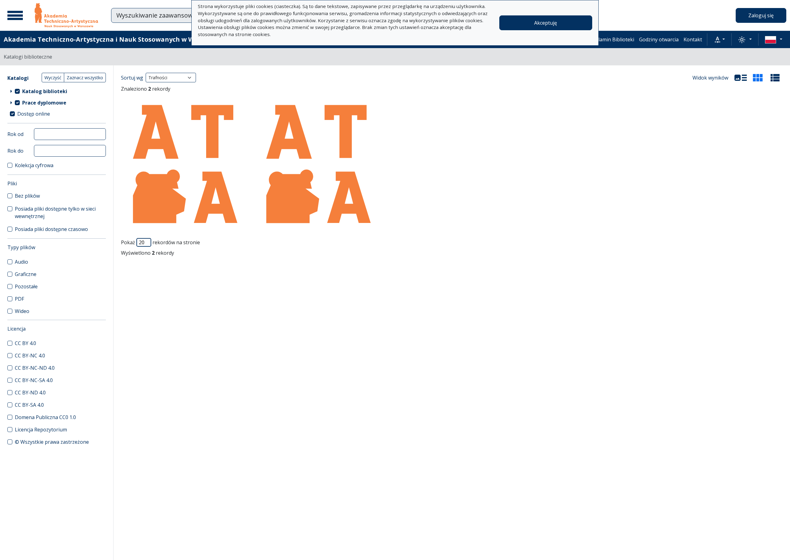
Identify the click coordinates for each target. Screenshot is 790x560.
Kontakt (693, 39)
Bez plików (27, 195)
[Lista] (740, 78)
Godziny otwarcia (659, 39)
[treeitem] (56, 91)
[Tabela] (775, 78)
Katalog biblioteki (44, 91)
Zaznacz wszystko (85, 77)
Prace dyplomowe (44, 102)
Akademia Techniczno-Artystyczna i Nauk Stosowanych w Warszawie (113, 39)
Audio (21, 261)
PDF (19, 298)
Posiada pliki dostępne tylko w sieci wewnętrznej (55, 212)
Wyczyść (52, 77)
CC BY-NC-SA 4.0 (34, 380)
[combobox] (191, 15)
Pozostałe (26, 286)
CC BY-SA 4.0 (29, 404)
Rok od (15, 134)
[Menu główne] (15, 15)
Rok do (15, 150)
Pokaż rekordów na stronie (160, 242)
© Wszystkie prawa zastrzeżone (52, 442)
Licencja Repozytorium (41, 429)
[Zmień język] (773, 39)
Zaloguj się (761, 15)
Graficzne (25, 274)
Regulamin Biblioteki (610, 39)
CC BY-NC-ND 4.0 (35, 367)
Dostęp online (33, 113)
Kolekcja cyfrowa (34, 165)
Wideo (22, 311)
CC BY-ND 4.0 (30, 392)
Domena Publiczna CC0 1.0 (45, 417)
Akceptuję (545, 22)
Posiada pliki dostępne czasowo (51, 229)
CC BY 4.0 (25, 343)
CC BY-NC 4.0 (30, 355)
